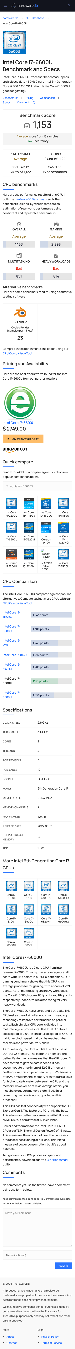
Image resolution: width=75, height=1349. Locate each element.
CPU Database (35, 18)
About (10, 1336)
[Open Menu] (6, 6)
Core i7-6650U (29, 943)
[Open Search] (69, 6)
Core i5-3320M (29, 537)
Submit (63, 1265)
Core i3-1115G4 (29, 513)
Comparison (47, 98)
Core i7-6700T (11, 920)
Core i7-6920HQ (63, 920)
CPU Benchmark (57, 1160)
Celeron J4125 (46, 539)
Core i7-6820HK (46, 920)
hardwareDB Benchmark (31, 199)
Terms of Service (51, 1343)
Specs (6, 102)
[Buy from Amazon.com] (15, 452)
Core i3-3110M (28, 564)
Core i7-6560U (11, 943)
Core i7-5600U (46, 513)
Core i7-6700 (29, 896)
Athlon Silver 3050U (46, 566)
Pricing (29, 98)
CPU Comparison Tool (17, 353)
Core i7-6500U (12, 537)
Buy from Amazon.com (25, 439)
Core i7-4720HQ (63, 539)
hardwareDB (10, 18)
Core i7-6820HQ (63, 896)
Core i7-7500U (63, 564)
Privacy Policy (50, 1336)
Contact (12, 1343)
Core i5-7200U (11, 513)
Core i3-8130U (63, 513)
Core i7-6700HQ (46, 896)
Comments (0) (26, 102)
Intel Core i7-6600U (18, 422)
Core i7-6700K (11, 896)
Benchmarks (10, 98)
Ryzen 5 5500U (11, 564)
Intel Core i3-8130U (15, 655)
